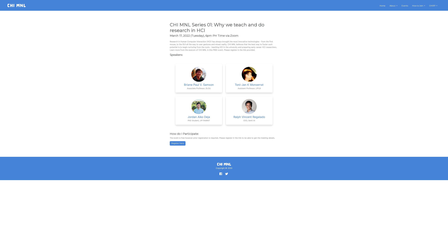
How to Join (418, 6)
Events (405, 6)
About (393, 6)
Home (382, 6)
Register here (177, 143)
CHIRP (432, 6)
